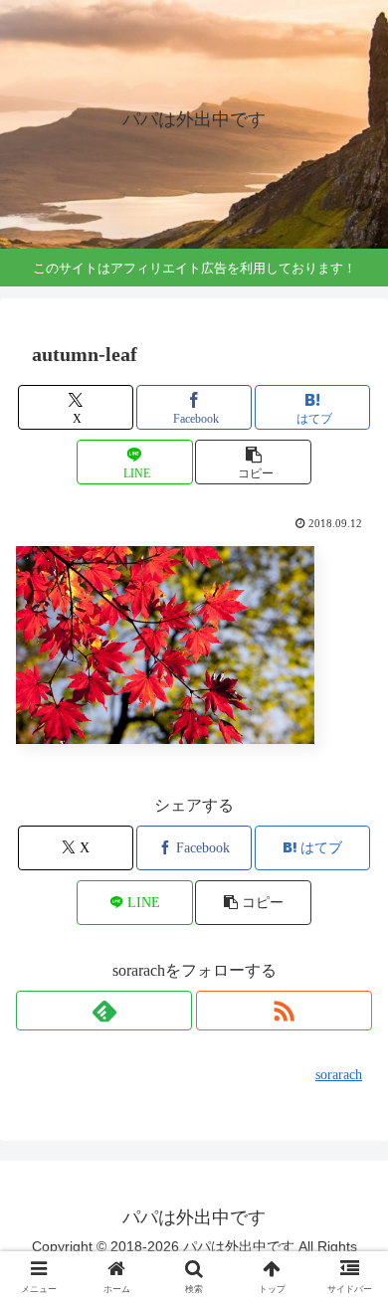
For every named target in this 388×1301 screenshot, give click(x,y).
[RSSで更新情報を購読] (284, 1010)
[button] (252, 462)
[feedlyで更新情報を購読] (104, 1010)
